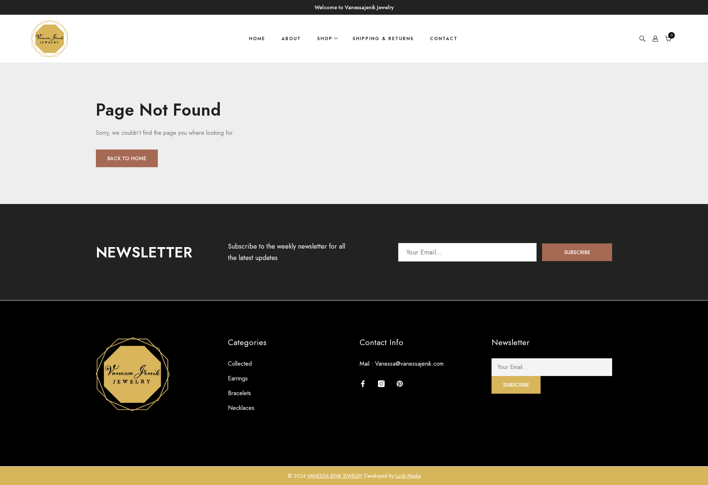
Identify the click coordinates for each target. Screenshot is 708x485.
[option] (354, 7)
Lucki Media (408, 475)
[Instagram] (381, 383)
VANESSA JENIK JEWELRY (334, 475)
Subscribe (577, 252)
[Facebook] (363, 383)
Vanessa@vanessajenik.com (409, 363)
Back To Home (126, 158)
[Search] (642, 39)
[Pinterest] (399, 383)
